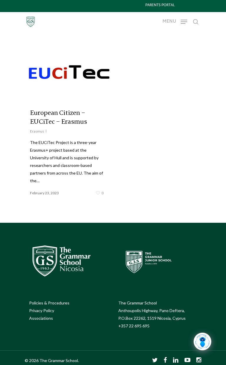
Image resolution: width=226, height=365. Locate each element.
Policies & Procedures (49, 302)
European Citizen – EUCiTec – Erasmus (58, 117)
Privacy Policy (41, 310)
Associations (41, 318)
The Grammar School (137, 302)
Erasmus (37, 131)
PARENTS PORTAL (160, 5)
